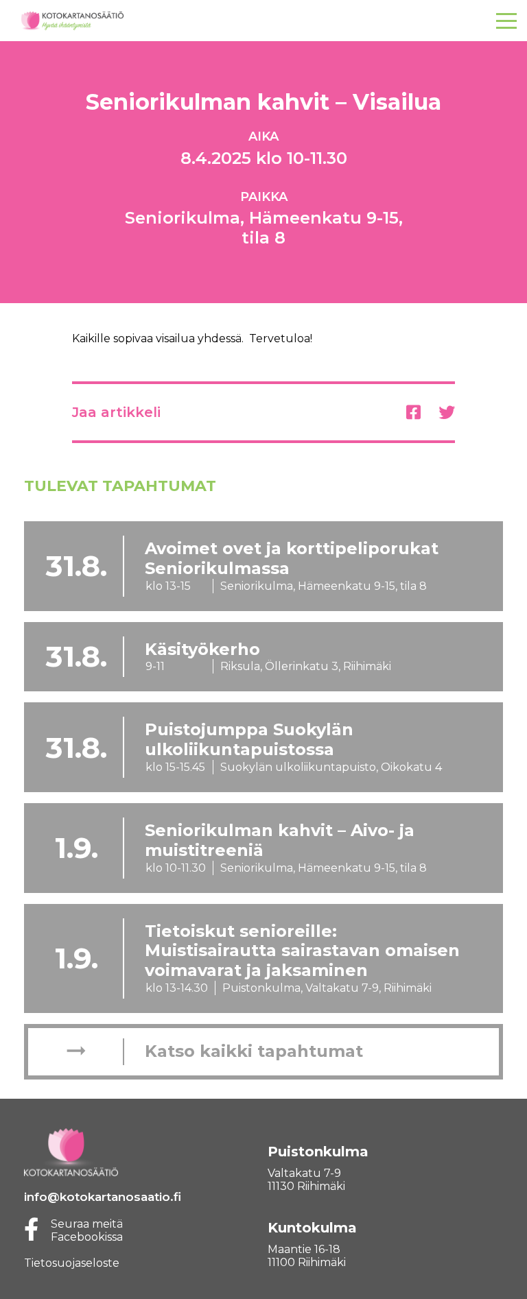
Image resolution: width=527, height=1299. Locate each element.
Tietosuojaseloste (71, 1263)
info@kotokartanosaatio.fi (102, 1197)
